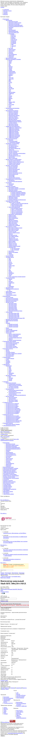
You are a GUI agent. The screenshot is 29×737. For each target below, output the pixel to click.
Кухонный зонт (12, 247)
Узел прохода (9, 293)
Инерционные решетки (14, 115)
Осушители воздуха (7, 402)
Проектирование (20, 697)
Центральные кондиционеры (12, 108)
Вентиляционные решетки (12, 110)
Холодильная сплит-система (12, 342)
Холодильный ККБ (10, 345)
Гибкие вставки (12, 215)
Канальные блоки (13, 307)
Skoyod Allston (12, 92)
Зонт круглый (12, 237)
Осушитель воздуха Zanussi (12, 406)
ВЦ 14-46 (13, 36)
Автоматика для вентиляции (12, 143)
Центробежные (12, 30)
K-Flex (7, 359)
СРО (17, 692)
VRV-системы (9, 312)
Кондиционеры (6, 296)
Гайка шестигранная (13, 221)
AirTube (10, 87)
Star (9, 83)
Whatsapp (6, 440)
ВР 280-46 (13, 42)
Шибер (10, 253)
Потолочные (11, 50)
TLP (10, 76)
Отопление (5, 381)
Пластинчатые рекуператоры (15, 181)
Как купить (19, 714)
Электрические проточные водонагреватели (15, 393)
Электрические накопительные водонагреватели (16, 391)
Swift (10, 89)
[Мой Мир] (4, 593)
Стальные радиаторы (13, 386)
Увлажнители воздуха (8, 414)
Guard (10, 275)
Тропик (10, 271)
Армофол (8, 362)
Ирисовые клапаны (13, 197)
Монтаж (18, 694)
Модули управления (13, 154)
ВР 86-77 (13, 37)
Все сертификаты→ (5, 499)
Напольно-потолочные (11, 301)
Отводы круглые (12, 231)
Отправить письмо (8, 439)
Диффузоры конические (14, 136)
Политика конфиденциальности (21, 717)
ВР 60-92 (13, 38)
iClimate (10, 70)
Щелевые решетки (13, 119)
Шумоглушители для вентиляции (13, 159)
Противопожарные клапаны (15, 191)
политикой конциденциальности (15, 733)
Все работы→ (4, 513)
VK (9, 440)
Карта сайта (16, 439)
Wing (10, 259)
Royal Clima (11, 104)
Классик (10, 263)
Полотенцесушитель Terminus (13, 424)
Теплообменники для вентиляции (14, 179)
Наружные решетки (13, 114)
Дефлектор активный (13, 240)
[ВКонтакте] (3, 593)
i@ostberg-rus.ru (4, 434)
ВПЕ (10, 99)
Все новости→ (4, 545)
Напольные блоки (13, 308)
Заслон (10, 262)
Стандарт (11, 109)
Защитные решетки (13, 116)
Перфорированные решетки (15, 121)
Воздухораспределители (11, 138)
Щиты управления (13, 158)
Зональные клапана (13, 198)
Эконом (10, 67)
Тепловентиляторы (10, 277)
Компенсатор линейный (14, 225)
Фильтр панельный (13, 170)
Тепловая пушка (9, 287)
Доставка (5, 12)
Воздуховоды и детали (11, 226)
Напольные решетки (13, 124)
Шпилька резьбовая (13, 220)
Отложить (3, 591)
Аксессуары (8, 332)
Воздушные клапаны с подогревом (17, 188)
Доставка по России (20, 695)
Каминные (11, 56)
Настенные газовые (13, 400)
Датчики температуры (14, 150)
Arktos (4, 711)
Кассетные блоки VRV (14, 314)
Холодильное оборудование (9, 341)
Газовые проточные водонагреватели (17, 395)
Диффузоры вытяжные (14, 128)
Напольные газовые (13, 401)
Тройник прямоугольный (14, 246)
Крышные (11, 27)
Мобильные (11, 55)
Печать (7, 591)
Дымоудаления (12, 49)
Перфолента (11, 219)
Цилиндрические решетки (15, 120)
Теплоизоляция (6, 357)
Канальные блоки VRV (14, 315)
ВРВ (12, 44)
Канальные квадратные (14, 23)
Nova (10, 91)
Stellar (10, 63)
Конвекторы (9, 365)
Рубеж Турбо (12, 265)
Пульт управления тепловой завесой (17, 276)
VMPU (10, 103)
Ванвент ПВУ (12, 102)
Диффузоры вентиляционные (13, 126)
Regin (4, 712)
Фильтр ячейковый (13, 171)
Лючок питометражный (16, 205)
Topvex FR (11, 78)
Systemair (5, 713)
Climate (10, 69)
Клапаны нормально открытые (18, 193)
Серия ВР (13, 45)
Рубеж (10, 264)
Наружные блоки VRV (14, 313)
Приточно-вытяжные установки (13, 59)
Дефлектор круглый (13, 238)
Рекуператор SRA (10, 354)
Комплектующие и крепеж (12, 201)
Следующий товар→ (16, 576)
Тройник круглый (13, 244)
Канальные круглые (13, 21)
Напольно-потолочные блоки (15, 310)
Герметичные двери (13, 224)
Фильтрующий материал (14, 177)
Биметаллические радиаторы (15, 385)
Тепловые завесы (10, 257)
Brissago (10, 98)
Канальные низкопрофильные (15, 25)
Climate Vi (11, 74)
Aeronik (10, 379)
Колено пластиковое (13, 252)
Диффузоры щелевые (13, 137)
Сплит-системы (9, 297)
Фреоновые (11, 183)
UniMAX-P (11, 93)
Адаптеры (11, 254)
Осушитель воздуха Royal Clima (13, 409)
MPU (10, 80)
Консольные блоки (13, 309)
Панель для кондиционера (15, 334)
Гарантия (5, 13)
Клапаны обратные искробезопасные (17, 199)
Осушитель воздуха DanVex (12, 413)
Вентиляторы (9, 20)
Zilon (10, 107)
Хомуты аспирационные (17, 211)
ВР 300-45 (13, 43)
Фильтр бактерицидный (14, 169)
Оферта (18, 715)
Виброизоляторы (12, 216)
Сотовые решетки (13, 122)
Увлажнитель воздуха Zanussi (12, 418)
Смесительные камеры (11, 295)
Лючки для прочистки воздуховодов (19, 203)
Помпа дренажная (10, 331)
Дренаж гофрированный (11, 330)
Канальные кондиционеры (12, 299)
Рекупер (8, 351)
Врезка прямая (12, 241)
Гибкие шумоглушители (14, 164)
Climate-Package (12, 72)
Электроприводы (13, 144)
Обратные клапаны (13, 190)
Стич (10, 268)
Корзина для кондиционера (15, 340)
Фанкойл (8, 323)
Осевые (10, 28)
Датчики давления (13, 152)
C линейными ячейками (14, 142)
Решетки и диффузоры (21, 706)
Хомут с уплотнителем (16, 209)
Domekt (10, 96)
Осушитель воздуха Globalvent (13, 411)
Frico (10, 258)
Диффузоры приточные (14, 130)
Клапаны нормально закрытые (18, 192)
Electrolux (11, 378)
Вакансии (18, 713)
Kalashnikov (11, 273)
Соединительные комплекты (15, 337)
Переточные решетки (13, 117)
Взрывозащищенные (13, 31)
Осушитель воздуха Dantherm (12, 412)
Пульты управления (13, 336)
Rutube (2, 440)
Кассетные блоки (13, 306)
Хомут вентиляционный (14, 207)
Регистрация (6, 431)
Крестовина (11, 251)
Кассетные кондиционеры (12, 298)
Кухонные (11, 53)
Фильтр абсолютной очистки (15, 172)
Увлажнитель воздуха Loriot (12, 415)
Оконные (11, 52)
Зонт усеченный (15, 249)
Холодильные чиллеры (11, 346)
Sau (9, 64)
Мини (10, 266)
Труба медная (9, 329)
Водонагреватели (10, 389)
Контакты (5, 14)
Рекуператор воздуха (8, 348)
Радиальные (11, 33)
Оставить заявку (4, 680)
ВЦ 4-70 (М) (14, 39)
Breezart (10, 60)
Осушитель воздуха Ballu (12, 407)
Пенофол (8, 360)
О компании (6, 9)
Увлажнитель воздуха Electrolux (13, 417)
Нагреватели (12, 180)
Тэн (9, 269)
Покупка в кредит (20, 696)
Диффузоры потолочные (14, 135)
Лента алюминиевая (13, 218)
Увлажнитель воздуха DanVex (13, 421)
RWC (10, 100)
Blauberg (11, 75)
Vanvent (10, 274)
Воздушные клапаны (13, 187)
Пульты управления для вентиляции (17, 153)
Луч (9, 290)
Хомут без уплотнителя (16, 210)
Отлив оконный (9, 255)
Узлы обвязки (9, 291)
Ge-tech (10, 82)
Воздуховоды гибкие (13, 230)
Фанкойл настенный (13, 325)
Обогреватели (6, 364)
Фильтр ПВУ (12, 176)
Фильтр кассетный (13, 168)
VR (12, 47)
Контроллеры (12, 157)
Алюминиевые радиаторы (15, 384)
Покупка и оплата (7, 10)
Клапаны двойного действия (18, 194)
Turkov (10, 61)
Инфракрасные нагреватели (12, 288)
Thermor (10, 374)
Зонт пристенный (15, 248)
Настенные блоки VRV (14, 316)
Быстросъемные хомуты (16, 208)
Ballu (10, 270)
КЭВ (10, 260)
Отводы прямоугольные (14, 232)
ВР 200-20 (13, 41)
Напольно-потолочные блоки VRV (17, 318)
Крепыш (11, 281)
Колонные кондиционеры (12, 319)
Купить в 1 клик (4, 601)
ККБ (7, 321)
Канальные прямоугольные (15, 22)
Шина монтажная (13, 222)
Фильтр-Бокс (12, 175)
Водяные (11, 185)
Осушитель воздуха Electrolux (13, 408)
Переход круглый (13, 243)
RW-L (10, 81)
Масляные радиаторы (11, 375)
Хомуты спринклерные (16, 213)
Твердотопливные (13, 397)
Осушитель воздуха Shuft (12, 404)
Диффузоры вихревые (14, 133)
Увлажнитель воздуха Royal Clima (14, 420)
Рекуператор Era (9, 356)
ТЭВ (10, 280)
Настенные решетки (13, 113)
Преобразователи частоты (15, 155)
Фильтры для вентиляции (12, 165)
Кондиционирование (8, 698)
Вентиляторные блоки (11, 58)
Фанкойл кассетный (13, 324)
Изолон (7, 363)
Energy (10, 97)
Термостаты (11, 149)
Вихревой (11, 139)
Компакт (11, 66)
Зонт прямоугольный (13, 236)
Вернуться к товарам (5, 577)
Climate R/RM (12, 71)
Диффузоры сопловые (14, 132)
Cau (9, 85)
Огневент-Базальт (10, 358)
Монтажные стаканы (11, 292)
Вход (2, 431)
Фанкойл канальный (13, 326)
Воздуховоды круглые (14, 229)
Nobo (10, 368)
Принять (2, 735)
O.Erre (4, 710)
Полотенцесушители (8, 423)
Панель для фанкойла (13, 335)
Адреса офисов (19, 711)
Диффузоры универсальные (15, 127)
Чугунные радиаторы (13, 387)
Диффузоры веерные (13, 131)
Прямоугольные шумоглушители (16, 161)
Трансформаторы (13, 147)
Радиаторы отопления (11, 382)
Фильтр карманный (13, 166)
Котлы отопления (10, 396)
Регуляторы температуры (14, 148)
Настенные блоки (13, 304)
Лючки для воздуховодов (14, 202)
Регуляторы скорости (13, 146)
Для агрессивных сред (14, 32)
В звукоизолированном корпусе (16, 26)
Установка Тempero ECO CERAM (13, 353)
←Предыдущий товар (6, 576)
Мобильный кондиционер (12, 320)
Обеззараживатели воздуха (9, 425)
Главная (2, 7)
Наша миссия (19, 710)
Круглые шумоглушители (14, 160)
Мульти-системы (10, 302)
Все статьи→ (4, 562)
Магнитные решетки (13, 125)
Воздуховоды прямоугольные (15, 227)
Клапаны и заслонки (10, 186)
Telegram (11, 440)
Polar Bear (5, 708)
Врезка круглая (12, 242)
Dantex (10, 370)
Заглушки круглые (13, 235)
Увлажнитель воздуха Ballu (12, 419)
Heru (10, 65)
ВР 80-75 (13, 34)
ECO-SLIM (11, 88)
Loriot (10, 369)
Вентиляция (6, 19)
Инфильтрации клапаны (14, 196)
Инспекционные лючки (16, 204)
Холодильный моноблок (11, 343)
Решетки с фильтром (13, 111)
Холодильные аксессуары (12, 347)
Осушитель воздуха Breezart (12, 403)
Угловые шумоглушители (14, 163)
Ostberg (5, 707)
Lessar (10, 105)
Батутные (11, 48)
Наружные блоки (13, 303)
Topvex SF (11, 77)
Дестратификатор (13, 54)
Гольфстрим (11, 282)
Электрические (12, 398)
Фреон (7, 327)
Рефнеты (11, 338)
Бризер (7, 349)
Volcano (10, 279)
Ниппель (11, 233)
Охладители (9, 182)
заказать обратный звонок (6, 430)
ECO (10, 86)
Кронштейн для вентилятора (15, 214)
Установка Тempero (10, 352)
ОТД (10, 94)
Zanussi (10, 380)
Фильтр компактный (13, 174)
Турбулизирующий (13, 141)
